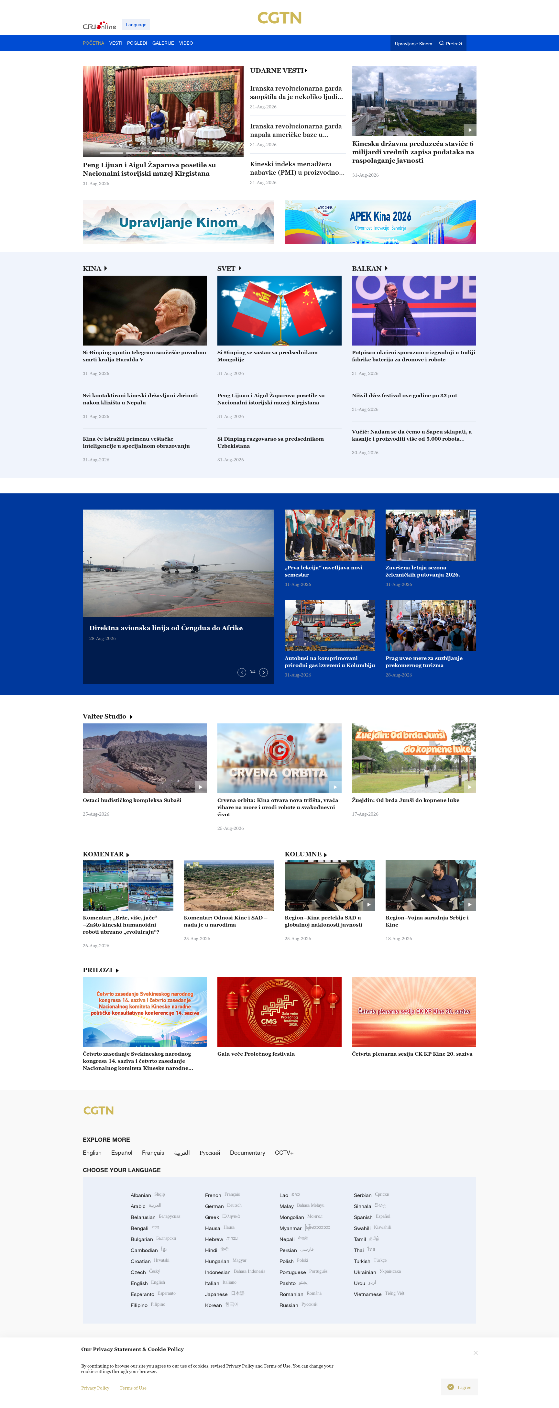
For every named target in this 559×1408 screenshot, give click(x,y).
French (222, 1195)
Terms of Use (133, 1388)
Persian (297, 1250)
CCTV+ (284, 1152)
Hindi (216, 1250)
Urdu (365, 1283)
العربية (182, 1152)
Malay (302, 1206)
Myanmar (305, 1228)
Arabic (146, 1206)
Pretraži (454, 43)
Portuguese (303, 1272)
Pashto (294, 1283)
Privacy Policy (95, 1388)
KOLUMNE (303, 854)
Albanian (148, 1195)
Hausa (220, 1228)
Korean (222, 1305)
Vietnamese (379, 1294)
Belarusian (155, 1217)
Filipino (148, 1305)
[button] (111, 153)
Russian (299, 1305)
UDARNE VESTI (277, 70)
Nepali (294, 1239)
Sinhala (370, 1206)
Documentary (247, 1152)
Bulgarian (153, 1239)
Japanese (225, 1294)
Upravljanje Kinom (413, 43)
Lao (290, 1195)
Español (121, 1152)
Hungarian (226, 1261)
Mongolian (301, 1217)
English (92, 1152)
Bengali (145, 1228)
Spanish (372, 1217)
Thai (364, 1250)
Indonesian (235, 1272)
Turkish (370, 1261)
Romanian (301, 1294)
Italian (220, 1283)
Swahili (372, 1228)
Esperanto (153, 1294)
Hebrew (221, 1239)
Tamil (366, 1239)
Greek (222, 1217)
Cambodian (149, 1250)
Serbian (371, 1195)
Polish (294, 1261)
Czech (145, 1272)
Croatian (150, 1261)
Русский (210, 1152)
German (223, 1206)
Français (153, 1152)
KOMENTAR (103, 854)
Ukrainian (377, 1272)
